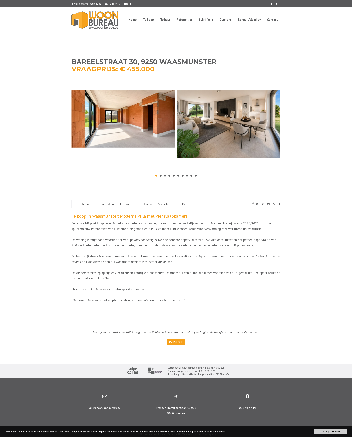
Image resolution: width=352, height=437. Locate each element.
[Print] (268, 203)
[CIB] (132, 371)
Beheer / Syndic (248, 20)
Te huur (165, 20)
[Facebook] (271, 3)
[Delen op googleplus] (260, 203)
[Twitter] (277, 3)
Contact (272, 20)
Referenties (184, 20)
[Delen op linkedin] (263, 203)
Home (133, 20)
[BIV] (155, 371)
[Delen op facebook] (253, 203)
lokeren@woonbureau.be (104, 408)
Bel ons (187, 204)
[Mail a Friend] (278, 203)
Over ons (225, 20)
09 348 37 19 (247, 408)
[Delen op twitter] (257, 203)
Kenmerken (106, 204)
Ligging (125, 204)
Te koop (148, 20)
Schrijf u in (206, 20)
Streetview (144, 204)
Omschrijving (83, 204)
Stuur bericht (167, 204)
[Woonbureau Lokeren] (95, 20)
